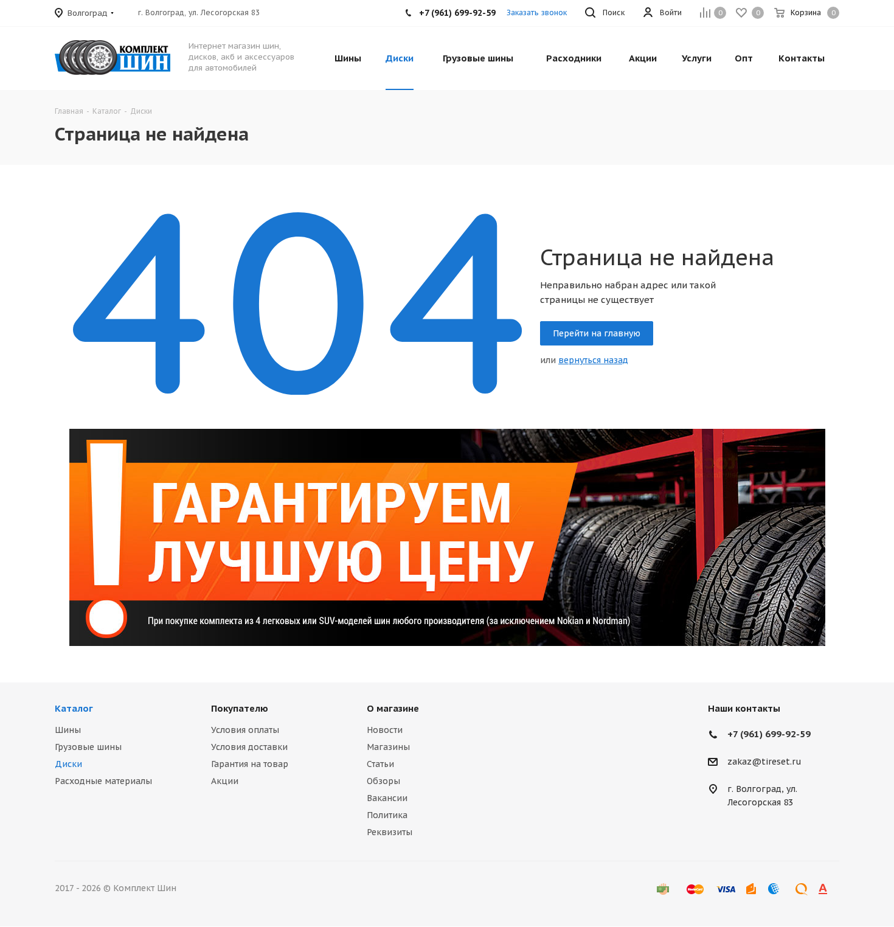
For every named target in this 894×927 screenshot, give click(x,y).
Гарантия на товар (249, 764)
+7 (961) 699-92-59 (769, 734)
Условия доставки (249, 746)
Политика (387, 815)
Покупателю (239, 708)
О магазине (393, 708)
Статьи (380, 764)
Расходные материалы (103, 781)
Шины (68, 729)
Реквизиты (389, 832)
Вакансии (387, 798)
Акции (224, 781)
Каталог (74, 708)
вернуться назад (593, 360)
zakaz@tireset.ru (764, 762)
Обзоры (383, 781)
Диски (68, 764)
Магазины (388, 746)
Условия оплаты (245, 729)
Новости (385, 729)
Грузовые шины (88, 746)
